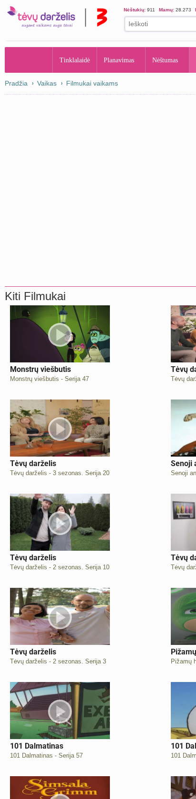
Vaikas (47, 83)
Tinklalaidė (75, 60)
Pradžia (29, 60)
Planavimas (122, 60)
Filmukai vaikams (92, 83)
